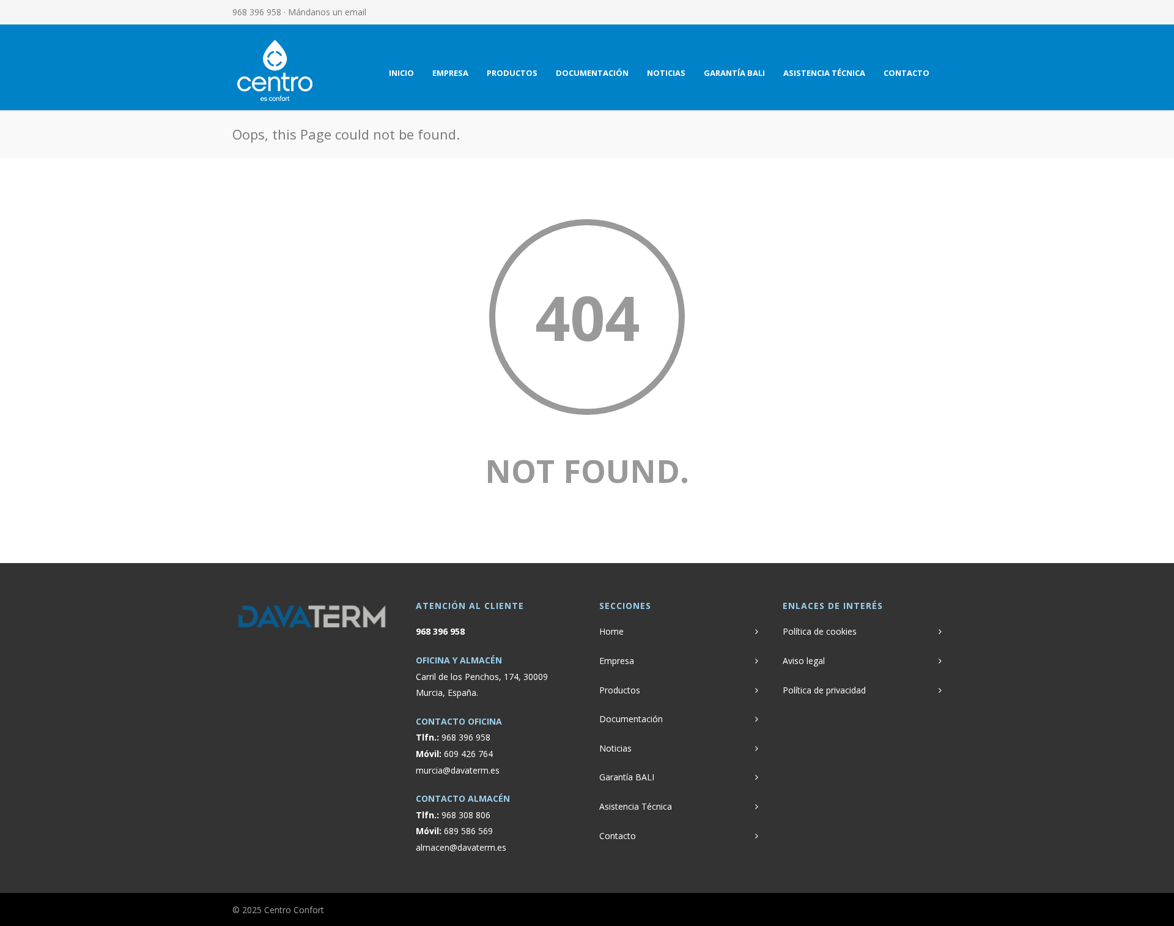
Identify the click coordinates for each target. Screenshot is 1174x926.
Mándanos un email (327, 12)
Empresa (450, 72)
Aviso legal (804, 660)
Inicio (401, 72)
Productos (512, 72)
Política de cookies (820, 631)
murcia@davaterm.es (458, 770)
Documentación (592, 72)
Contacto (906, 72)
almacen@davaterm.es (461, 847)
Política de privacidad (824, 690)
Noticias (666, 72)
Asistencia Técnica (824, 72)
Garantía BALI (734, 72)
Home (611, 631)
